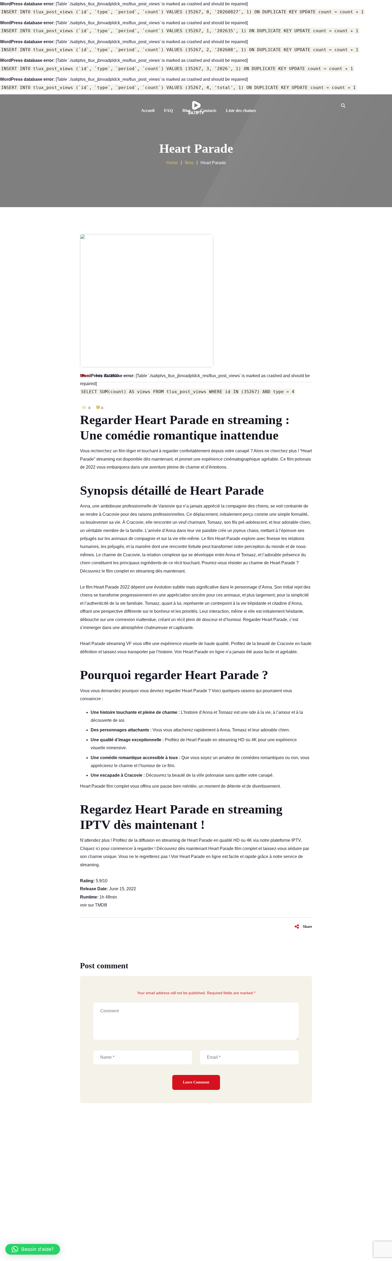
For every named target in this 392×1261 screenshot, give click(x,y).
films (84, 375)
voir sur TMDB (93, 905)
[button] (32, 1249)
